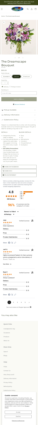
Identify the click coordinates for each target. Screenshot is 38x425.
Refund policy (8, 386)
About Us (6, 340)
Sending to (7, 90)
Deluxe (16, 76)
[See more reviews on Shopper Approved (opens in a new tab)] (15, 243)
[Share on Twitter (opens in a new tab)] (12, 243)
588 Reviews (13, 199)
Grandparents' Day (9, 329)
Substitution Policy (9, 390)
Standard (6, 76)
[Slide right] (23, 58)
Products (6, 336)
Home (3, 16)
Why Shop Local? (9, 374)
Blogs (5, 355)
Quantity (4, 80)
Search (6, 351)
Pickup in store (16, 87)
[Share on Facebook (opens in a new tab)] (9, 243)
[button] (28, 9)
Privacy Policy (8, 382)
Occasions (7, 333)
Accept (18, 412)
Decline (18, 416)
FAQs (5, 366)
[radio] (27, 191)
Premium (26, 76)
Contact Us (7, 370)
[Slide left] (15, 58)
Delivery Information (10, 378)
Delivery (6, 87)
